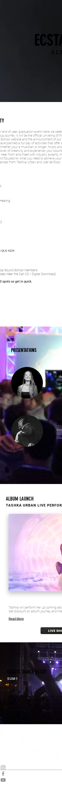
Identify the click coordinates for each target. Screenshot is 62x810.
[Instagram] (31, 767)
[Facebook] (31, 774)
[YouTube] (31, 780)
